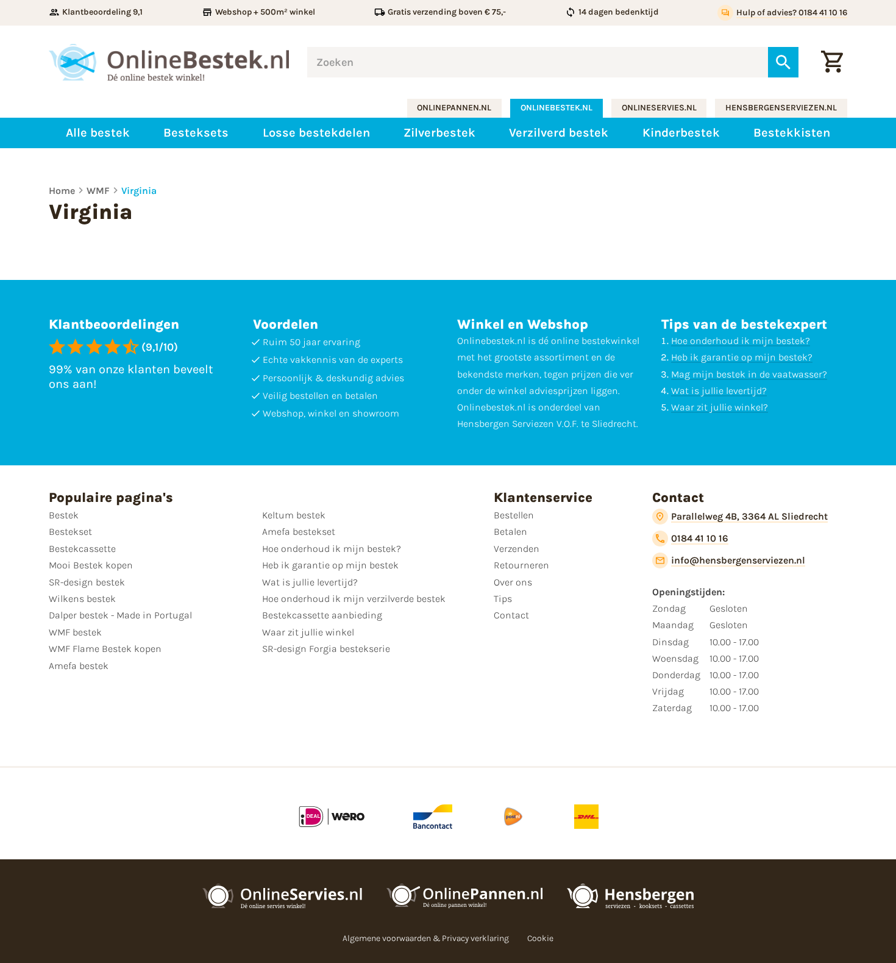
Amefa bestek (78, 665)
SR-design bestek (87, 582)
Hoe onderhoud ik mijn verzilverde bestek (354, 598)
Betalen (510, 531)
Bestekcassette (82, 548)
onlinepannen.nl (454, 107)
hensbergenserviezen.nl (781, 107)
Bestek (64, 515)
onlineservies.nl (659, 107)
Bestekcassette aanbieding (322, 615)
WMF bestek (75, 632)
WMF (98, 190)
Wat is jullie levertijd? (719, 390)
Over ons (513, 582)
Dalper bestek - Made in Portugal (120, 615)
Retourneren (521, 565)
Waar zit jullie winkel (308, 632)
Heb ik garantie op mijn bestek (330, 565)
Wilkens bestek (82, 598)
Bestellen (514, 515)
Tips (503, 598)
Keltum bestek (293, 515)
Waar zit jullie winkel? (719, 407)
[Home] (169, 62)
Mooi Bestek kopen (91, 565)
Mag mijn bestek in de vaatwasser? (749, 374)
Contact (511, 615)
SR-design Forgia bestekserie (326, 648)
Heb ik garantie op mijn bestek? (741, 357)
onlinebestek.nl (556, 107)
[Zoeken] (783, 62)
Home (62, 190)
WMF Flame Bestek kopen (105, 648)
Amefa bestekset (298, 531)
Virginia (139, 190)
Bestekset (70, 531)
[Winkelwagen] (832, 62)
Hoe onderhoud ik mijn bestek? (740, 340)
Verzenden (516, 548)
